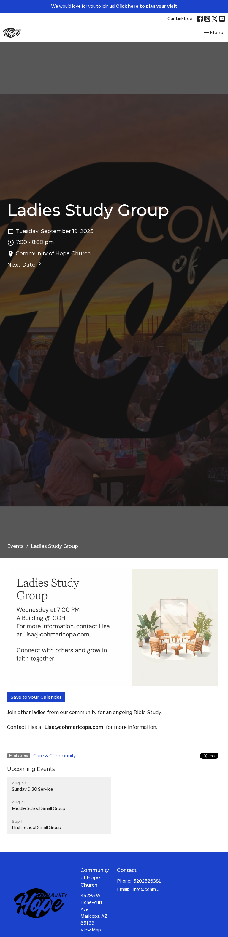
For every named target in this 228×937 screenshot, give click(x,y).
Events (15, 546)
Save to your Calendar (36, 697)
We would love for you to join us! (114, 6)
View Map (90, 930)
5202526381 (147, 881)
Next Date (22, 264)
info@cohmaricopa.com (146, 889)
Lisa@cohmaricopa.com (74, 727)
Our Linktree (179, 18)
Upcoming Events (31, 769)
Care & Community (54, 755)
